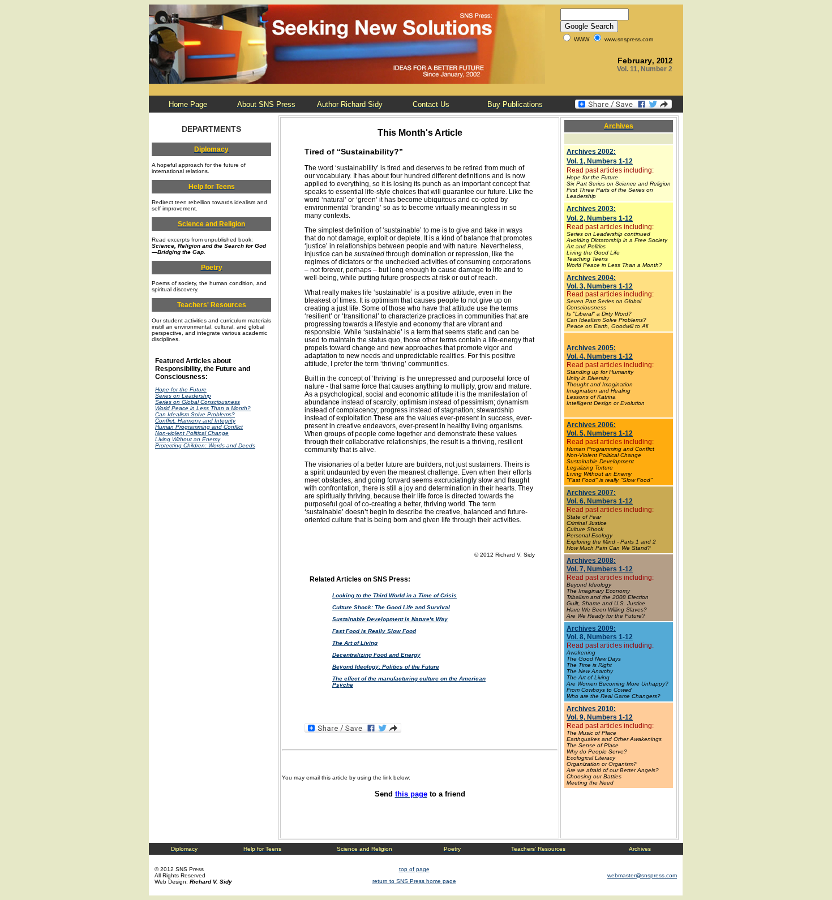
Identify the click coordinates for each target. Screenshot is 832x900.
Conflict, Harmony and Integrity (195, 420)
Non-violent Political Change (192, 433)
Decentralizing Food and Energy (376, 655)
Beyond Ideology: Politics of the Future (385, 667)
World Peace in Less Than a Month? (203, 408)
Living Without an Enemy (187, 439)
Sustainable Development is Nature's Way (390, 619)
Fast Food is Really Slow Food (374, 631)
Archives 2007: (591, 493)
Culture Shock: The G (361, 607)
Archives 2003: (591, 209)
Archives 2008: (591, 561)
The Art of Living (355, 643)
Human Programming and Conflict (199, 427)
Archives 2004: (591, 278)
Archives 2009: (591, 628)
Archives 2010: (591, 709)
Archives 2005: (591, 348)
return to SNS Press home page (414, 881)
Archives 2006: (591, 425)
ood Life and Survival (420, 607)
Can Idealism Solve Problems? (195, 414)
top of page (414, 869)
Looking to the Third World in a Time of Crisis (394, 595)
